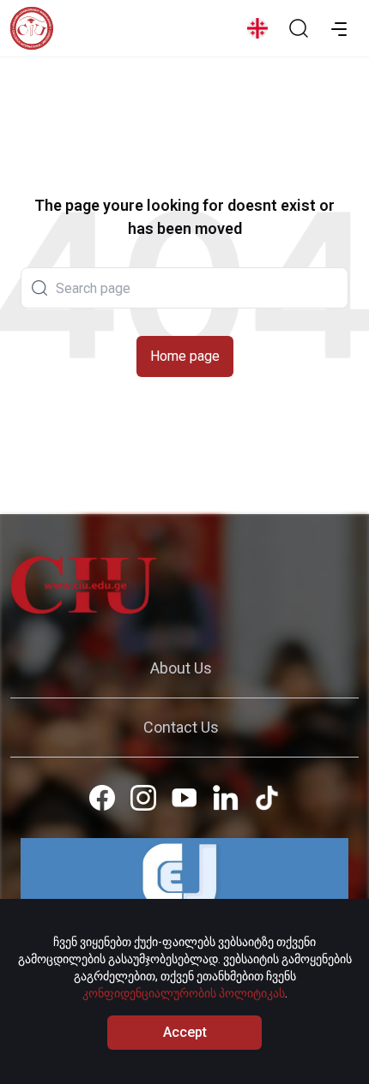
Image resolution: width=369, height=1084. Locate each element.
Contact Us (181, 727)
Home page (185, 356)
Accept (185, 1032)
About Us (181, 668)
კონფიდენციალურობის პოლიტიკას (183, 993)
